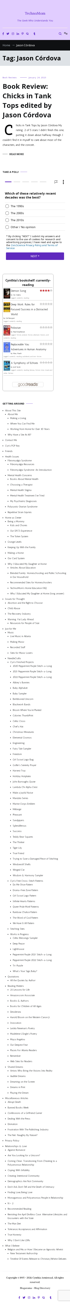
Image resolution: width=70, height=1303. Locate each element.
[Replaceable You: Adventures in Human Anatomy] (7, 351)
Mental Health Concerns (20, 475)
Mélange (17, 809)
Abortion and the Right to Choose (25, 602)
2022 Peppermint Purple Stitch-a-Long (32, 676)
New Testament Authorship (24, 1253)
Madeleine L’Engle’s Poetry (23, 1033)
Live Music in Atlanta (20, 636)
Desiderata (15, 1011)
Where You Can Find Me (22, 423)
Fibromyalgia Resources (22, 464)
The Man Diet (14, 1223)
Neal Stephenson (19, 332)
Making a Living (18, 418)
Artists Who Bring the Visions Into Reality (31, 1070)
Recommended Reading (19, 1208)
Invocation (15, 1022)
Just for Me (10, 628)
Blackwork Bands (21, 704)
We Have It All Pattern (23, 923)
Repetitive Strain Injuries (20, 512)
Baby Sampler (20, 693)
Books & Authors (19, 1000)
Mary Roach (17, 353)
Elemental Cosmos (22, 737)
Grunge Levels (15, 541)
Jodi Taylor (17, 367)
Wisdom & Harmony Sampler (28, 875)
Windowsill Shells (22, 864)
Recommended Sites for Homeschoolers (31, 582)
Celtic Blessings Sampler (25, 938)
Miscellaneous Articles (16, 1098)
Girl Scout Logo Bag (23, 759)
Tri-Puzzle (18, 965)
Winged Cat (18, 869)
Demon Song (18, 290)
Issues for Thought (15, 599)
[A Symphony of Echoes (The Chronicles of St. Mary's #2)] (7, 369)
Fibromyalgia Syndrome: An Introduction (31, 469)
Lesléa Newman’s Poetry (22, 1028)
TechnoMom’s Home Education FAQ (28, 588)
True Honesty (14, 1234)
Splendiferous (19, 825)
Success (17, 831)
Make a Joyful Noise (23, 792)
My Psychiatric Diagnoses (23, 501)
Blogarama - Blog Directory (35, 1288)
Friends (9, 451)
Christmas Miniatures (23, 732)
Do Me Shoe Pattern (23, 884)
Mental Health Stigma (20, 490)
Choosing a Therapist (21, 484)
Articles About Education (23, 567)
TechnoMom (35, 13)
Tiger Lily (17, 847)
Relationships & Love (16, 1146)
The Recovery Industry (19, 613)
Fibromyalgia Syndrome (20, 460)
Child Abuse (14, 608)
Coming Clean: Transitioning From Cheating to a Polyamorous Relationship (32, 1163)
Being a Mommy (16, 521)
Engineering (19, 743)
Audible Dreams (18, 1076)
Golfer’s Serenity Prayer (24, 765)
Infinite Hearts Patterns (24, 901)
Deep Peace (18, 943)
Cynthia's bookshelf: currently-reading (28, 283)
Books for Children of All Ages (25, 1006)
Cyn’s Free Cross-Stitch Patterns (26, 880)
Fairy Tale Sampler (22, 748)
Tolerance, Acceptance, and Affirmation (27, 1229)
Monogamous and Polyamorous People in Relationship (35, 1197)
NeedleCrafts (14, 658)
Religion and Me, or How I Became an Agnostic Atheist (35, 1249)
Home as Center (13, 517)
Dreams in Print (17, 1087)
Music (11, 632)
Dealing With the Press (19, 1118)
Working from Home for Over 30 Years (30, 429)
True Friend (18, 853)
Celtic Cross (19, 721)
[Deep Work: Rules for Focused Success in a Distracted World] (7, 311)
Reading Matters (16, 986)
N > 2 (10, 1203)
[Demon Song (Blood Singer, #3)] (7, 297)
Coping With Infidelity (19, 1170)
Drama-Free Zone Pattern (25, 890)
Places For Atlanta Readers (23, 1050)
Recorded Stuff (17, 647)
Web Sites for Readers (21, 1061)
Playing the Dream (19, 1092)
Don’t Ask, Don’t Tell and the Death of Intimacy (31, 1186)
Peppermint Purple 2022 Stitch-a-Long (32, 960)
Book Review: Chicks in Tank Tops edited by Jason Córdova (27, 100)
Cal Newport (10, 318)
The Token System (19, 536)
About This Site (13, 410)
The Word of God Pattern (25, 917)
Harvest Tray (19, 770)
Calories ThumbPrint (23, 715)
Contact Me (11, 440)
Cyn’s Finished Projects (22, 662)
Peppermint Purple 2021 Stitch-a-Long (32, 954)
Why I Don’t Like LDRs (19, 1240)
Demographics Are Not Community (25, 1181)
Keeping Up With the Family (22, 547)
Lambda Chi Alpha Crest (25, 787)
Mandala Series (20, 798)
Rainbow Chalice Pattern (25, 912)
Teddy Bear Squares (23, 836)
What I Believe (12, 1245)
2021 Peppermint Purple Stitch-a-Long (32, 671)
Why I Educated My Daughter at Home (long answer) (37, 593)
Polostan (16, 327)
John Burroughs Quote (24, 781)
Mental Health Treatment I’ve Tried (27, 495)
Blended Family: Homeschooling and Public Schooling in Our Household (38, 575)
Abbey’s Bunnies (21, 682)
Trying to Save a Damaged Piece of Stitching (35, 858)
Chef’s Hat (18, 726)
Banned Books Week (18, 1107)
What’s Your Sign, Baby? (25, 971)
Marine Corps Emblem (24, 803)
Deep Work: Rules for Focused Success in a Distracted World (29, 309)
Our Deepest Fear (19, 1044)
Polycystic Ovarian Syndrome (22, 506)
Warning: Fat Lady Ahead (21, 619)
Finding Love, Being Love (20, 1192)
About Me (13, 414)
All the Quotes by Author (23, 980)
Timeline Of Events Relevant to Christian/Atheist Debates (38, 1258)
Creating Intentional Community (24, 1175)
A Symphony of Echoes (24, 363)
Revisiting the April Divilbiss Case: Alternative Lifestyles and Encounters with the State (37, 1216)
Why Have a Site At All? (19, 434)
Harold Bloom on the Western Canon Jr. (30, 1017)
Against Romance (16, 1150)
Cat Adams (17, 295)
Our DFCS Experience (21, 530)
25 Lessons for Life (20, 989)
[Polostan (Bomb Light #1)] (7, 334)
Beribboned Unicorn (23, 699)
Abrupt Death (14, 1102)
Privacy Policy (12, 1140)
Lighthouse (18, 949)
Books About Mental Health (24, 479)
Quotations (13, 976)
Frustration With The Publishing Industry (28, 1129)
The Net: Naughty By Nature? (23, 1135)
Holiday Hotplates (22, 776)
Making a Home (16, 552)
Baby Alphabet (20, 688)
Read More (16, 154)
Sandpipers (18, 820)
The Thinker (18, 842)
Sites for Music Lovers (21, 653)
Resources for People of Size (24, 623)
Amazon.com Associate (22, 995)
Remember (15, 1055)
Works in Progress (19, 934)
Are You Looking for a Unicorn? (24, 1155)
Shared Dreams (15, 1067)
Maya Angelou (17, 1039)
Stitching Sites (17, 928)
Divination (13, 1124)
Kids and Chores (18, 525)
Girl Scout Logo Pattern (24, 895)
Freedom (17, 754)
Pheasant (17, 814)
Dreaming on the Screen (22, 1081)
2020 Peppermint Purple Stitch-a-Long (32, 666)
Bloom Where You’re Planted (27, 710)
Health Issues (12, 456)
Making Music (17, 641)
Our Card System (16, 558)
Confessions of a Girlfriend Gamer (25, 1113)
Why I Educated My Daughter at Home (27, 564)
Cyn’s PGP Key (12, 445)
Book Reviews (10, 77)
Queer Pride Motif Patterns (26, 906)
